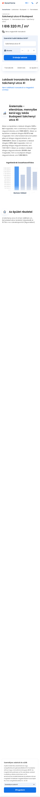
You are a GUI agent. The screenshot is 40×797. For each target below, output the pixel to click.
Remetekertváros (18, 19)
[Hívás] (32, 3)
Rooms (9, 51)
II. (28, 9)
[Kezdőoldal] (8, 3)
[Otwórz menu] (37, 3)
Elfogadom (20, 790)
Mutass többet (20, 193)
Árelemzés (21, 68)
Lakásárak (15, 9)
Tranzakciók (8, 68)
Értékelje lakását (20, 57)
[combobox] (20, 43)
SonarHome (6, 9)
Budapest (23, 9)
